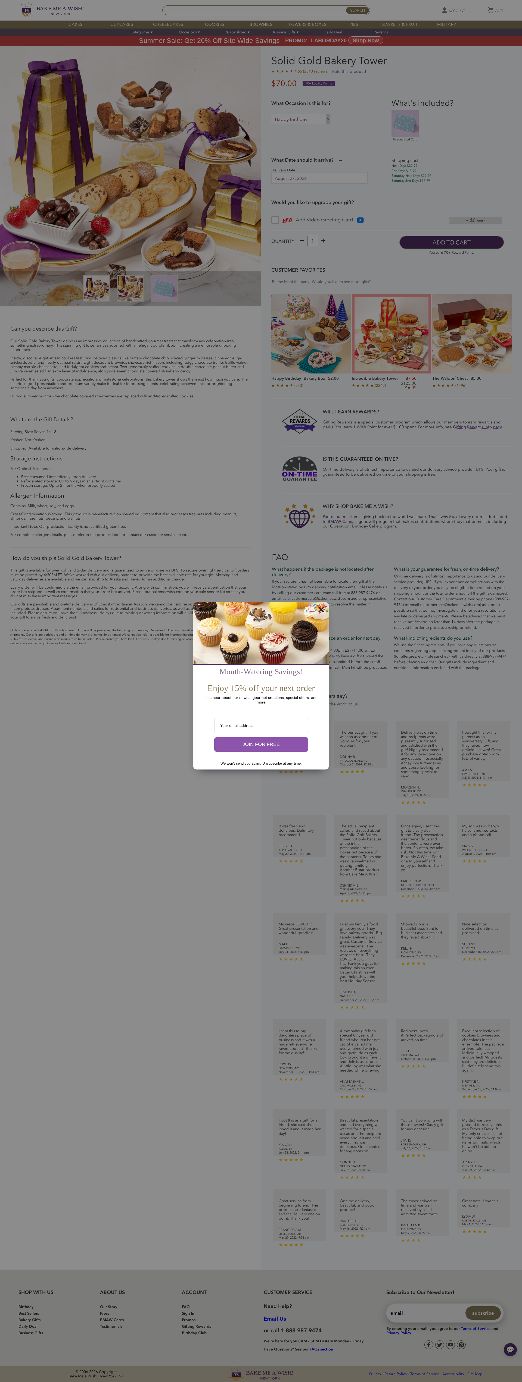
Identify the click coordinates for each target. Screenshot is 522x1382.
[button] (261, 744)
